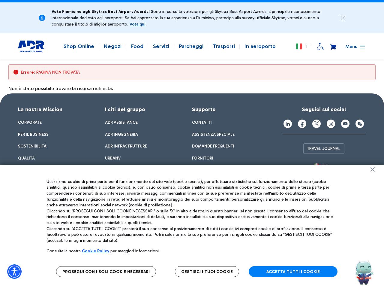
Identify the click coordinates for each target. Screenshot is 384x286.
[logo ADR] (31, 47)
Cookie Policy (95, 251)
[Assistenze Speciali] (320, 46)
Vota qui (138, 24)
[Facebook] (302, 124)
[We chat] (360, 124)
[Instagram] (331, 124)
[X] (316, 124)
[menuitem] (30, 123)
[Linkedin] (288, 124)
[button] (343, 18)
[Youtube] (345, 124)
